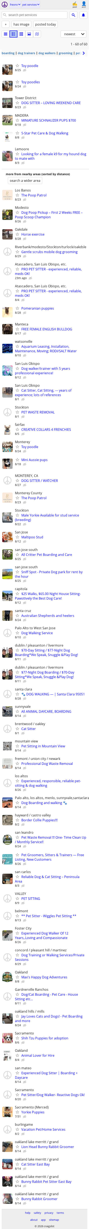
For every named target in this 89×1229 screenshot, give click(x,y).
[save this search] (83, 15)
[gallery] (29, 34)
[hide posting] (25, 70)
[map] (37, 34)
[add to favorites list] (17, 65)
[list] (6, 34)
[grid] (21, 34)
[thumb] (13, 34)
